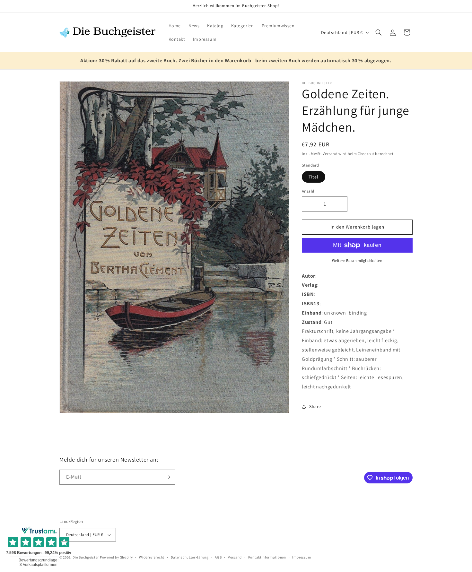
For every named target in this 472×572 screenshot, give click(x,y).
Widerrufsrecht (151, 557)
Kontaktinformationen (267, 557)
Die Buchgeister (86, 557)
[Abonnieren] (168, 477)
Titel (314, 177)
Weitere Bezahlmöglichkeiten (357, 260)
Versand (330, 153)
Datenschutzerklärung (190, 557)
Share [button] (315, 406)
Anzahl (308, 191)
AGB (218, 557)
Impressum (301, 557)
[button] (378, 32)
